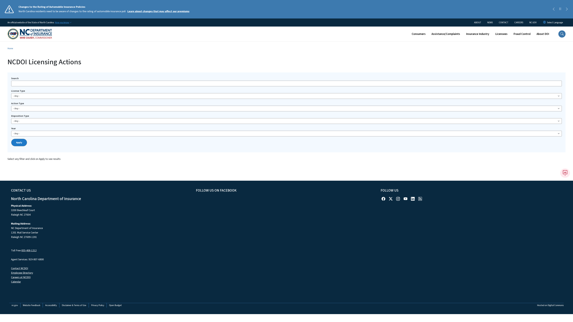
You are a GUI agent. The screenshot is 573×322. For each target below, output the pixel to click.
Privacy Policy (97, 305)
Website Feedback (31, 305)
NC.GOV (533, 22)
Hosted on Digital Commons (550, 305)
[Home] (29, 30)
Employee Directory (22, 273)
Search (15, 78)
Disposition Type (20, 116)
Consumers (419, 34)
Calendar (16, 282)
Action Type (17, 103)
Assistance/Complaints (446, 34)
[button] (562, 34)
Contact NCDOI (19, 268)
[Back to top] (565, 173)
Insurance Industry (477, 34)
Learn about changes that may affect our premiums (158, 11)
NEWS (490, 22)
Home (10, 48)
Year (13, 128)
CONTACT (503, 22)
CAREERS (518, 22)
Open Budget (115, 305)
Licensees (501, 34)
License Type (18, 91)
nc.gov (15, 305)
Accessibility (51, 305)
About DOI (543, 34)
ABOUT (477, 22)
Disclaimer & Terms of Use (74, 305)
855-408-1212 (29, 250)
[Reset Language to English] (544, 22)
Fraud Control (522, 34)
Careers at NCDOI (21, 277)
